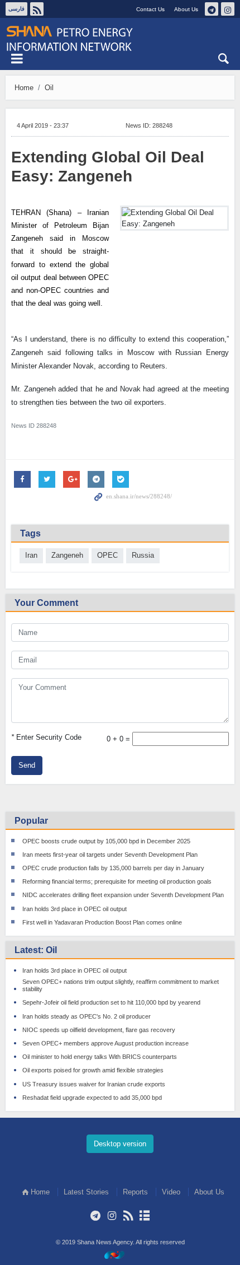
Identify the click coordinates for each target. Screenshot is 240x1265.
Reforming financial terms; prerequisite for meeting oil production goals (117, 881)
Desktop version (120, 1144)
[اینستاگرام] (112, 1215)
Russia (143, 555)
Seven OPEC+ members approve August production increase (105, 1043)
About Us (186, 9)
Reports (135, 1192)
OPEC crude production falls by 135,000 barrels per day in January (113, 868)
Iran (31, 555)
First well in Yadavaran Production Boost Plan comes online (102, 922)
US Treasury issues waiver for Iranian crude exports (93, 1084)
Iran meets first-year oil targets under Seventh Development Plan (110, 854)
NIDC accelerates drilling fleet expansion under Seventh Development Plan (123, 894)
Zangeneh (67, 555)
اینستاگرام (227, 9)
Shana (120, 38)
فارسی (16, 9)
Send (26, 765)
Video (171, 1192)
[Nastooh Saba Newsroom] (120, 1254)
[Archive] (144, 1215)
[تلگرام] (96, 1215)
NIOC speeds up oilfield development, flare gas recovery (98, 1029)
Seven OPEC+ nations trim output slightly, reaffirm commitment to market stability (120, 985)
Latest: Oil (36, 950)
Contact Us (150, 9)
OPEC (107, 555)
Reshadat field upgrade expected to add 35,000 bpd (92, 1097)
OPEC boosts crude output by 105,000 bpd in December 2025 (106, 841)
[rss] (128, 1215)
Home (24, 87)
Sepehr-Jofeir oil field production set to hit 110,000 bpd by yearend (111, 1002)
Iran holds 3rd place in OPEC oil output (74, 908)
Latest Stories (86, 1192)
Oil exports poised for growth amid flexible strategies (93, 1070)
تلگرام (211, 9)
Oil (49, 87)
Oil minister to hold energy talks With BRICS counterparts (99, 1056)
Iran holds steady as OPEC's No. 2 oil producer (86, 1016)
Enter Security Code (46, 737)
